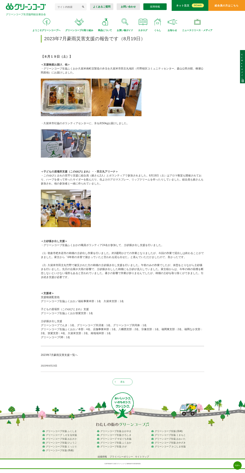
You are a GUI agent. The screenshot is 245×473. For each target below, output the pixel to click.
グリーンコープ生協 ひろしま (115, 435)
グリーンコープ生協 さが (113, 446)
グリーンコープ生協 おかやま (115, 431)
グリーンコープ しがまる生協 (61, 435)
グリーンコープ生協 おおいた (170, 438)
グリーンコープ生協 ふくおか (115, 442)
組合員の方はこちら (227, 5)
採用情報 (155, 6)
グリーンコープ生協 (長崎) (169, 431)
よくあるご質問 (101, 6)
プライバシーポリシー (121, 456)
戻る (122, 382)
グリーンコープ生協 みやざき (170, 442)
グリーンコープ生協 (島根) (60, 450)
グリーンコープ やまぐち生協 (115, 438)
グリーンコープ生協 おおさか (61, 438)
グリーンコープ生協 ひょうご (61, 442)
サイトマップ (142, 456)
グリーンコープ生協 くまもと (170, 435)
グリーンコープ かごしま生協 (170, 446)
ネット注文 (189, 5)
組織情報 (103, 456)
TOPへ (237, 465)
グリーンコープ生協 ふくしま (61, 431)
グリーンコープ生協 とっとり (61, 446)
